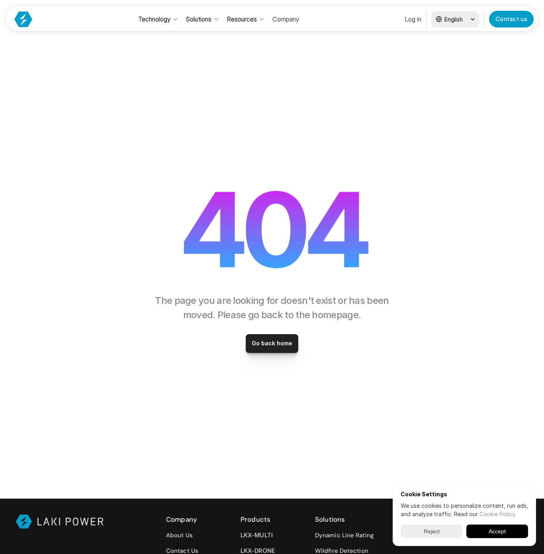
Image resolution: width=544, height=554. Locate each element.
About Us (179, 535)
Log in (413, 19)
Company (285, 19)
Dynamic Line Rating (344, 535)
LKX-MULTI (257, 535)
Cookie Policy (497, 514)
